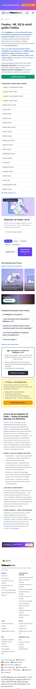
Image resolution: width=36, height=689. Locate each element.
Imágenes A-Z (23, 628)
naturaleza (20, 55)
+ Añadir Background (18, 77)
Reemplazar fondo (9, 526)
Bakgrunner (28, 670)
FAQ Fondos (5, 646)
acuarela (25, 53)
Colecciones (5, 578)
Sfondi (19, 665)
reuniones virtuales (18, 49)
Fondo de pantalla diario (8, 592)
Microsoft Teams (26, 32)
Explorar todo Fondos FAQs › (10, 344)
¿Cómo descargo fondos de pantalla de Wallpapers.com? (16, 320)
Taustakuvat (7, 672)
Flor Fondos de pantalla (26, 589)
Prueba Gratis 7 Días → (18, 402)
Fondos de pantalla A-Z (26, 623)
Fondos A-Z (22, 626)
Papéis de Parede (9, 665)
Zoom (18, 32)
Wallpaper (6, 662)
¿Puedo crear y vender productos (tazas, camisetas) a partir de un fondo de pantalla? (17, 327)
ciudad (3, 57)
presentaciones (16, 34)
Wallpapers (21, 660)
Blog (20, 639)
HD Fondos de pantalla (25, 601)
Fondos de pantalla (7, 623)
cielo (31, 55)
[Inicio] (2, 19)
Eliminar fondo (8, 524)
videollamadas (27, 34)
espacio (9, 57)
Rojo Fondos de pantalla (26, 577)
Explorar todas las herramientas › (11, 266)
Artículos (4, 595)
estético (31, 51)
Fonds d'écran (8, 670)
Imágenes (4, 628)
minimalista (5, 53)
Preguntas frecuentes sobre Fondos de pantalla (7, 642)
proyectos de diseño (8, 37)
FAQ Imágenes (5, 649)
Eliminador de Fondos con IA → (25, 252)
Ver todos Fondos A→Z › (8, 193)
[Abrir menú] (33, 13)
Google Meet (5, 34)
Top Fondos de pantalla (8, 590)
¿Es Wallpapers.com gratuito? (13, 314)
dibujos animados (16, 53)
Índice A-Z (4, 576)
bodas (28, 49)
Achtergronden (22, 667)
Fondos (3, 626)
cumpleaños (5, 51)
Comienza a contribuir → (18, 373)
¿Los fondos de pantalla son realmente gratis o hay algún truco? (16, 334)
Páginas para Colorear (7, 631)
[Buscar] (27, 13)
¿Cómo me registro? (10, 339)
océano (26, 55)
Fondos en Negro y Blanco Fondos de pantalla (24, 606)
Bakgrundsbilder (17, 662)
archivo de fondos (11, 45)
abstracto (4, 55)
